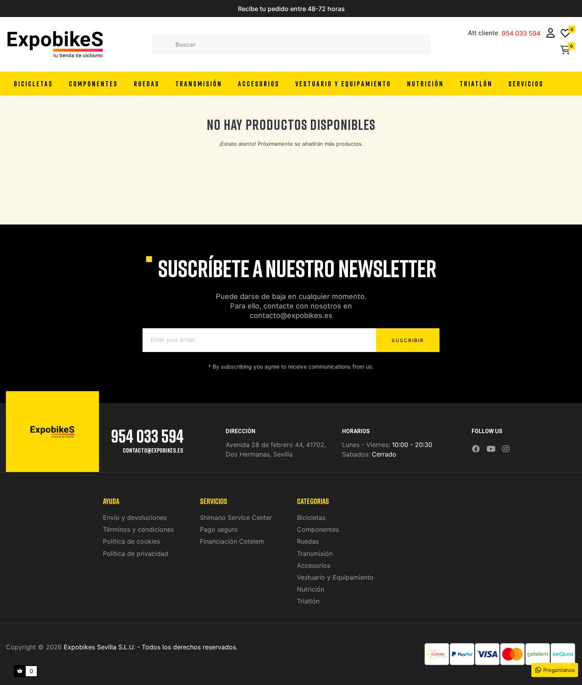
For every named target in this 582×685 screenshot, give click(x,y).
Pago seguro (219, 529)
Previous (204, 9)
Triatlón (308, 601)
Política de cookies (131, 541)
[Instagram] (506, 449)
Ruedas (308, 541)
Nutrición (310, 589)
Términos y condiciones (138, 529)
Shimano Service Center (236, 517)
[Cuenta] (550, 34)
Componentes (318, 529)
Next (378, 9)
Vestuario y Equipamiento (335, 577)
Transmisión (315, 554)
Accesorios (313, 565)
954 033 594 (521, 33)
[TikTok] (516, 443)
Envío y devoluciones (135, 517)
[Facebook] (476, 449)
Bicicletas (311, 517)
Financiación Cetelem (232, 541)
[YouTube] (491, 449)
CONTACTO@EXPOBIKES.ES (153, 450)
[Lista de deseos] (565, 34)
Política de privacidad (135, 554)
